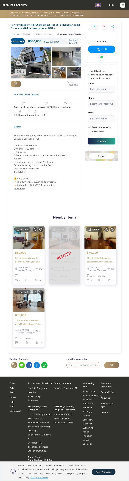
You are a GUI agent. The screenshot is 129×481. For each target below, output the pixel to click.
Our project (15, 410)
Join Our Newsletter (76, 358)
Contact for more (19, 358)
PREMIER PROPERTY (15, 5)
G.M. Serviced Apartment (39, 414)
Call (104, 49)
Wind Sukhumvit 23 (37, 450)
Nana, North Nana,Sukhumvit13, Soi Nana (40, 459)
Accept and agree (100, 127)
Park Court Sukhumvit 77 (65, 388)
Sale (12, 388)
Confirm (101, 141)
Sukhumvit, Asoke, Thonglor (88, 431)
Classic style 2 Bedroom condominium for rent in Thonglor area (99, 259)
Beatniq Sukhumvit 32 (38, 422)
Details (17, 126)
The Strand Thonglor (38, 446)
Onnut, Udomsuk (62, 383)
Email (91, 112)
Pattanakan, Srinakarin (40, 383)
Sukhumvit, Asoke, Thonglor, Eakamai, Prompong (59, 12)
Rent (12, 392)
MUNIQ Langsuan (61, 418)
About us (105, 397)
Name (91, 83)
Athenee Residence (62, 414)
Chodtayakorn (35, 442)
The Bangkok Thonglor (39, 426)
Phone (91, 97)
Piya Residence (35, 418)
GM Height (33, 430)
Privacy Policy (107, 392)
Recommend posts (29, 12)
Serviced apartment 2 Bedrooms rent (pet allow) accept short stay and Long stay (28, 259)
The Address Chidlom (63, 422)
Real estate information (26, 94)
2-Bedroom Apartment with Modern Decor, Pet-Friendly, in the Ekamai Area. (27, 322)
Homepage (14, 12)
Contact (105, 412)
